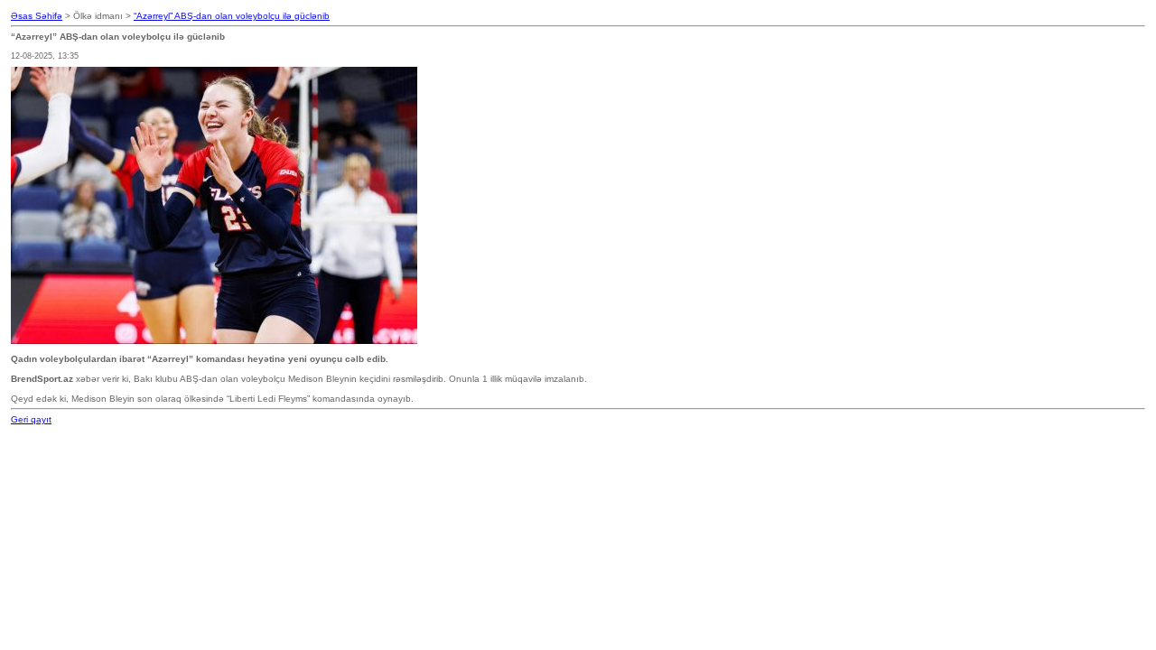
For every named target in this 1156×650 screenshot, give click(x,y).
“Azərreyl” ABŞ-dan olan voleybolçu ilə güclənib (232, 16)
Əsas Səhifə (36, 16)
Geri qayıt (31, 419)
